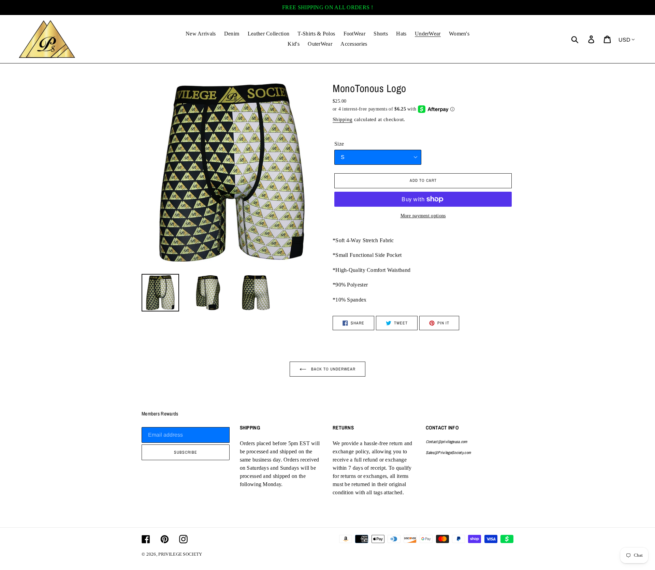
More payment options (423, 215)
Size (339, 144)
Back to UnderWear (332, 369)
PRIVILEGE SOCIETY (180, 554)
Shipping (342, 119)
